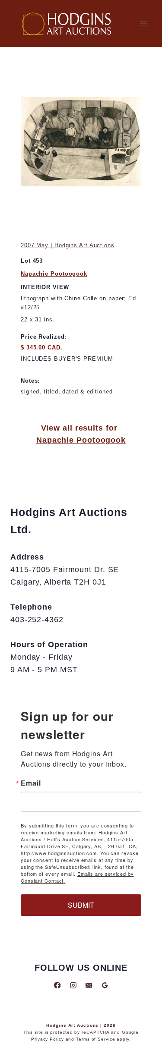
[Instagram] (73, 985)
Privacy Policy (47, 1039)
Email (31, 783)
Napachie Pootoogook (54, 274)
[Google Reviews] (104, 985)
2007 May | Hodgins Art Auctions (67, 245)
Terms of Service (95, 1039)
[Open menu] (144, 23)
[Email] (88, 985)
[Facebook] (57, 985)
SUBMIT (81, 905)
